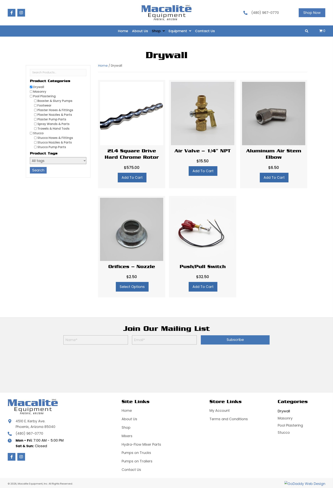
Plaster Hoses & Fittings (55, 110)
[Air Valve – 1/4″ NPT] (202, 134)
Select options (132, 286)
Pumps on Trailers (137, 461)
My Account (219, 410)
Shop (126, 427)
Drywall (38, 87)
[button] (11, 13)
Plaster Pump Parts (51, 119)
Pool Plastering (44, 96)
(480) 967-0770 (265, 12)
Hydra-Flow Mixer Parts (141, 444)
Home (103, 65)
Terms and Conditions (228, 419)
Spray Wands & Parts (53, 124)
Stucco (38, 133)
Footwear (44, 105)
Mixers (127, 435)
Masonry (39, 92)
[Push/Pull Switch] (202, 247)
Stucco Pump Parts (51, 147)
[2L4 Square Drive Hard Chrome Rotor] (131, 134)
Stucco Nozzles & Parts (54, 142)
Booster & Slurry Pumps (54, 101)
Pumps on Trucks (136, 452)
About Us (129, 419)
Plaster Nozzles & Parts (54, 115)
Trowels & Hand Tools (53, 129)
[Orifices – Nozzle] (131, 247)
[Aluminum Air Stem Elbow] (273, 134)
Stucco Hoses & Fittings (55, 138)
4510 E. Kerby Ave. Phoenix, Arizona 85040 (35, 424)
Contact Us (131, 469)
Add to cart (132, 177)
